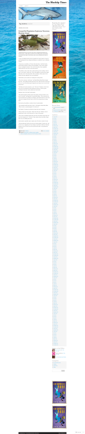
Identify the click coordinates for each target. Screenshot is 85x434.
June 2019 (54, 244)
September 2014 (55, 329)
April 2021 (55, 212)
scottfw (57, 356)
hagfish (37, 132)
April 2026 (55, 122)
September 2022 (55, 186)
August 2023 (55, 170)
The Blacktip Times (56, 2)
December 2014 (55, 325)
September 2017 (55, 276)
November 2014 (55, 326)
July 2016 (54, 297)
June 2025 (54, 137)
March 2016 (55, 303)
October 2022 (55, 185)
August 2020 (55, 224)
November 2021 (55, 201)
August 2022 (55, 188)
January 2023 (55, 180)
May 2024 (54, 157)
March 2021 (55, 213)
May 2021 (54, 210)
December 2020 (55, 218)
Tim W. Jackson (35, 133)
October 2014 (55, 328)
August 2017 (55, 277)
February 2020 (55, 233)
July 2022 (54, 189)
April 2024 (55, 158)
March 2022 (55, 195)
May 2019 (54, 246)
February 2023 (55, 179)
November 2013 (55, 344)
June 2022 (54, 191)
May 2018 (54, 264)
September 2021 (55, 204)
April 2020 (55, 230)
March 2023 (55, 177)
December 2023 (55, 164)
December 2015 (55, 307)
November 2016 (55, 291)
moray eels (30, 133)
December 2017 (55, 271)
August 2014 (55, 331)
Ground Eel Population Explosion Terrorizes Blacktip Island (34, 32)
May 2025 (54, 139)
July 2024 (54, 154)
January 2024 (55, 162)
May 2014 (54, 335)
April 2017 (55, 283)
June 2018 (54, 262)
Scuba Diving (55, 365)
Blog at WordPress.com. (62, 433)
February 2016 (55, 304)
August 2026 (55, 116)
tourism (39, 133)
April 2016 (55, 301)
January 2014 (55, 341)
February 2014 (55, 340)
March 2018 (55, 267)
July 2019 (54, 243)
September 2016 (55, 294)
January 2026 (55, 127)
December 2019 (55, 236)
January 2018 (55, 270)
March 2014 (55, 338)
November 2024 (55, 148)
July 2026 (54, 118)
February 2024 (55, 161)
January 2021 (55, 216)
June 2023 (54, 173)
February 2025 (55, 143)
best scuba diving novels (57, 362)
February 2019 (55, 250)
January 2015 (55, 323)
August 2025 (55, 134)
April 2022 (55, 194)
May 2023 (54, 174)
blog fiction (26, 132)
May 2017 (54, 282)
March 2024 (55, 159)
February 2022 (55, 197)
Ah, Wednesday (55, 111)
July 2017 (54, 279)
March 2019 (55, 249)
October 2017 (55, 274)
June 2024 (54, 155)
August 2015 (55, 313)
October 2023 (55, 167)
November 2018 (55, 255)
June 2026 (54, 119)
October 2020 (55, 221)
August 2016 (55, 295)
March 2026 (55, 124)
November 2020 (55, 219)
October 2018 (55, 256)
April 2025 (55, 140)
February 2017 (55, 286)
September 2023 (55, 168)
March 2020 (55, 231)
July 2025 (54, 136)
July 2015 (54, 315)
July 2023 (54, 171)
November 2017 (55, 273)
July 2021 (54, 207)
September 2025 (55, 133)
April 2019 (55, 247)
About (26, 5)
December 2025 (55, 128)
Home (21, 5)
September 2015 (55, 312)
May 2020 (54, 228)
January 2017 (55, 288)
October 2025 (55, 131)
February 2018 (55, 268)
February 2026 (55, 125)
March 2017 (55, 285)
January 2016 (55, 306)
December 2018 (55, 253)
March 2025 (55, 142)
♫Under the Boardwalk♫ (57, 107)
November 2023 (55, 165)
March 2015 (55, 320)
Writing (54, 367)
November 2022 (55, 183)
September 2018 (55, 258)
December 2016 (55, 289)
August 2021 (55, 206)
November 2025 (55, 130)
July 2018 (54, 261)
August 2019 (55, 241)
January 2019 (55, 252)
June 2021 (54, 209)
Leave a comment (46, 130)
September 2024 (55, 151)
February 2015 (55, 322)
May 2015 (54, 317)
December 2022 (55, 182)
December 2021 (55, 200)
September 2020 (55, 222)
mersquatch (25, 133)
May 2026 (54, 121)
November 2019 (55, 237)
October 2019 (55, 238)
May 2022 (54, 192)
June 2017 (54, 280)
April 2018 (55, 265)
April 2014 (55, 337)
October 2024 (55, 149)
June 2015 (54, 316)
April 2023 (55, 176)
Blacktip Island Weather (56, 109)
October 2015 (55, 310)
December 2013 (55, 343)
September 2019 (55, 240)
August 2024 (55, 152)
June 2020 (54, 227)
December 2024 (55, 146)
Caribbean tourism (32, 132)
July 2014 (54, 332)
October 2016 (55, 292)
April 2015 (55, 319)
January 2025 (55, 145)
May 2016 (54, 300)
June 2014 (54, 334)
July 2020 (54, 225)
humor (22, 133)
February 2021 (55, 215)
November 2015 (55, 309)
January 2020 (55, 234)
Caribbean (26, 130)
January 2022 (55, 198)
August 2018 (55, 259)
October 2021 (55, 203)
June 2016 (54, 298)
